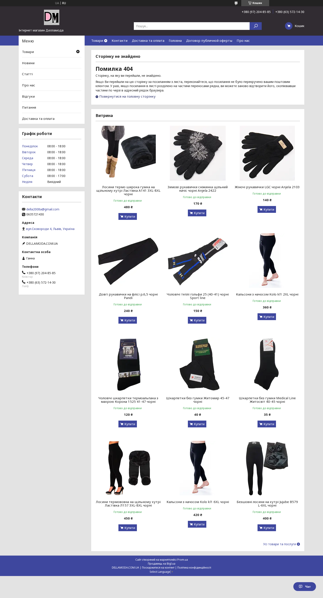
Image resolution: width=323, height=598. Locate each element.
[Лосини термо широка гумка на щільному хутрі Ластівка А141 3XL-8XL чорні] (128, 153)
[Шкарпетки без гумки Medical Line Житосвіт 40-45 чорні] (267, 364)
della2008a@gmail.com (42, 209)
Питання (29, 107)
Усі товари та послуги (279, 544)
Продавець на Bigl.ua (161, 563)
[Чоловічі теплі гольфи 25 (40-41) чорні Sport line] (197, 260)
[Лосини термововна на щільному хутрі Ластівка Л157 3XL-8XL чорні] (128, 468)
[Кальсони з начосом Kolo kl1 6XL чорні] (197, 468)
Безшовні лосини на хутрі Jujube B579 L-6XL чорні (267, 503)
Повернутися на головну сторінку (127, 96)
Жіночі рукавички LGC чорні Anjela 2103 (267, 187)
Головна (175, 40)
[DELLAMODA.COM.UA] (51, 17)
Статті (27, 74)
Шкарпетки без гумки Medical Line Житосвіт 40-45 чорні (267, 399)
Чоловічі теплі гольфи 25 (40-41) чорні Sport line (198, 295)
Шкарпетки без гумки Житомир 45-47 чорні (197, 399)
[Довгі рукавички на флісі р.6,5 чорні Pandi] (128, 260)
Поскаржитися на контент (158, 567)
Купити (129, 216)
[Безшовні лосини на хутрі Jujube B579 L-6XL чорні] (267, 468)
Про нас (243, 40)
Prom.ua (182, 560)
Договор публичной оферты (209, 40)
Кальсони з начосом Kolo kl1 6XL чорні (198, 501)
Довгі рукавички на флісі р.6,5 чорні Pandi (128, 295)
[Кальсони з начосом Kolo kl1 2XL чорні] (267, 260)
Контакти (119, 40)
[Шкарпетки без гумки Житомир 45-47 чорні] (197, 364)
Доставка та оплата (148, 40)
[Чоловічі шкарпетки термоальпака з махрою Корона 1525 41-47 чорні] (128, 364)
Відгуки (28, 96)
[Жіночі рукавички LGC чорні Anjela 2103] (267, 153)
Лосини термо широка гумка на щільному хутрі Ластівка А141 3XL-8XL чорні (128, 190)
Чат (308, 586)
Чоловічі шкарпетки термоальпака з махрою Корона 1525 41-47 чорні (128, 399)
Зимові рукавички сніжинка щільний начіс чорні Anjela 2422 (198, 188)
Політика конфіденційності (194, 567)
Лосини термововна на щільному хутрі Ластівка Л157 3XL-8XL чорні (128, 503)
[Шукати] (256, 26)
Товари (97, 40)
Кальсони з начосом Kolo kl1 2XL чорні (267, 294)
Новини (28, 63)
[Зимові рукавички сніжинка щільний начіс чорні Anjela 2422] (197, 153)
